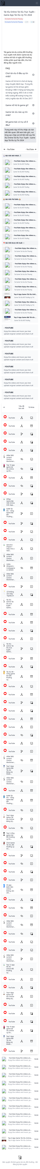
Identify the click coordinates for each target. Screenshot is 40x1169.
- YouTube (10, 149)
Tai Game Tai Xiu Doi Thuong (23, 251)
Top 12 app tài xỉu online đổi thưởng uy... (10, 969)
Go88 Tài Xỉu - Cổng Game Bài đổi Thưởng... (10, 513)
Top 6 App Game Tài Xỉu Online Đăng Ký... (10, 818)
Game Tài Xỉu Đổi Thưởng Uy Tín (24, 297)
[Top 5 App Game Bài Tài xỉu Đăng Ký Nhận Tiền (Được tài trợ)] (7, 318)
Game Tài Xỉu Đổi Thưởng (21, 164)
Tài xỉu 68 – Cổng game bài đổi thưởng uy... (10, 676)
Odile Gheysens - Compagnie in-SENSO (10, 567)
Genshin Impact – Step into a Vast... (10, 548)
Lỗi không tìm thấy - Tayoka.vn (10, 594)
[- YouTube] (7, 162)
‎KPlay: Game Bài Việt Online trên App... (10, 502)
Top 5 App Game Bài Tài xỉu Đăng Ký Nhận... (10, 770)
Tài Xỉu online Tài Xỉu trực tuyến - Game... (10, 604)
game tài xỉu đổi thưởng (25, 1162)
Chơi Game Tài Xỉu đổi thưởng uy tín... (10, 846)
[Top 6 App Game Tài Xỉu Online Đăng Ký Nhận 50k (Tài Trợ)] (7, 295)
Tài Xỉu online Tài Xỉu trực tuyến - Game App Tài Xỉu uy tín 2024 (20, 138)
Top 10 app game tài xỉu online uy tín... (10, 468)
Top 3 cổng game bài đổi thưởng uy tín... (10, 836)
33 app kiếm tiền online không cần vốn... (10, 889)
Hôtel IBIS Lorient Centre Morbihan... (10, 458)
